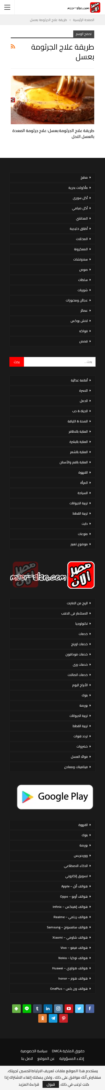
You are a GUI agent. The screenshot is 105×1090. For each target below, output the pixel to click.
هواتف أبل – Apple (74, 886)
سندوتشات (80, 259)
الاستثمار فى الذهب (74, 613)
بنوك (85, 695)
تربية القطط (80, 513)
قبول (51, 1084)
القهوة (83, 472)
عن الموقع (46, 1058)
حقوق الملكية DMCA (68, 1050)
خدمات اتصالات (78, 675)
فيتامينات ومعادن (76, 767)
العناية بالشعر (79, 452)
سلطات (83, 280)
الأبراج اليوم (80, 685)
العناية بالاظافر (78, 431)
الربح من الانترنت (77, 603)
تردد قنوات (81, 736)
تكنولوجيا (81, 623)
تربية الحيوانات (78, 503)
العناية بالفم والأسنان (74, 462)
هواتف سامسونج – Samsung (67, 927)
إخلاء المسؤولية (71, 1058)
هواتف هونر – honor (73, 978)
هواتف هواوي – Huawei (70, 968)
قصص (83, 341)
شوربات (83, 290)
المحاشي (82, 218)
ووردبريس (81, 855)
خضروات (82, 746)
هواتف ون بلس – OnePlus (69, 988)
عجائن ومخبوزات (77, 300)
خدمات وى (80, 664)
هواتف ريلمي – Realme (71, 917)
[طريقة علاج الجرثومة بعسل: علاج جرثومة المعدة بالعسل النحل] (52, 100)
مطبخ (84, 177)
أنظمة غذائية (79, 380)
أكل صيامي (80, 208)
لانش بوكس (79, 321)
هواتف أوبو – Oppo (74, 896)
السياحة (83, 493)
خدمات (83, 634)
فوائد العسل (79, 757)
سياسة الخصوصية (33, 1050)
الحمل (84, 401)
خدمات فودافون (76, 654)
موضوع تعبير (79, 544)
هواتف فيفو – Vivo (74, 948)
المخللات (82, 239)
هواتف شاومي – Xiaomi (70, 937)
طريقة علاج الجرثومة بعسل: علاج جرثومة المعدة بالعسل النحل (53, 133)
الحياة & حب (80, 411)
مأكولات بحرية (78, 188)
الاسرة (83, 390)
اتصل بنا (27, 1058)
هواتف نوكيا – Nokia (73, 958)
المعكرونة (81, 249)
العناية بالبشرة (78, 442)
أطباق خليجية (79, 228)
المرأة (84, 483)
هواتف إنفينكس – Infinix (70, 907)
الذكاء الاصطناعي (76, 866)
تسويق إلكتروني (76, 876)
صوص (83, 269)
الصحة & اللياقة (78, 421)
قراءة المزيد (29, 1084)
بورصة (83, 705)
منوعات (83, 534)
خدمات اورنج (79, 644)
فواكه (83, 331)
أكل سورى (80, 198)
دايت (85, 523)
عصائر (84, 310)
